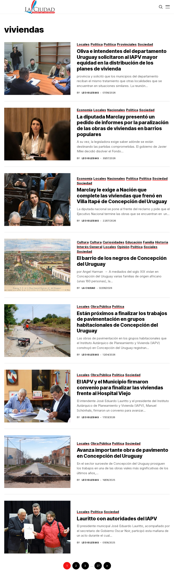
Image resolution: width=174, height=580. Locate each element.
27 (98, 565)
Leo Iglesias (90, 92)
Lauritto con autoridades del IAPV (117, 519)
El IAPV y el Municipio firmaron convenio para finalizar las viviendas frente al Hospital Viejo (120, 387)
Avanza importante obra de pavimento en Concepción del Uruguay (122, 453)
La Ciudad (88, 288)
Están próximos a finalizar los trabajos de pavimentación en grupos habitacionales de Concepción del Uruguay (122, 322)
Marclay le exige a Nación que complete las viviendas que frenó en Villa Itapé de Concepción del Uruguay (122, 195)
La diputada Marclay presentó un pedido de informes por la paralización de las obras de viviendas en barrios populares (122, 125)
